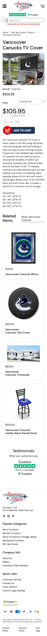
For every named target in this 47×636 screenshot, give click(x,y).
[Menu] (4, 6)
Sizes (5, 102)
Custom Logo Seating (14, 590)
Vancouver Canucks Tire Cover (17, 331)
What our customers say (23, 456)
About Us (7, 558)
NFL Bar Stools (10, 544)
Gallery (6, 562)
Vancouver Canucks (12, 35)
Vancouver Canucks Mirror (22, 274)
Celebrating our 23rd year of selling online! (23, 24)
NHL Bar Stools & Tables (23, 32)
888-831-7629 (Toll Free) (21, 510)
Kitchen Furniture (11, 533)
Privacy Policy (6, 629)
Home (5, 32)
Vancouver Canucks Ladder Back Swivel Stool (21, 431)
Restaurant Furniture (13, 540)
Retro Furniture (10, 530)
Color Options (10, 587)
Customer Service (12, 580)
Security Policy (23, 629)
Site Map (38, 629)
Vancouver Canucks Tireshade (17, 373)
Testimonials (23, 450)
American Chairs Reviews (15, 565)
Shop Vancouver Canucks (30, 218)
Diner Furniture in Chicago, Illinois (20, 537)
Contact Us (8, 583)
